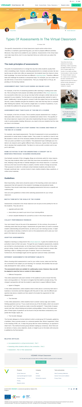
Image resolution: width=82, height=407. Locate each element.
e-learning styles (41, 75)
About (37, 373)
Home (7, 9)
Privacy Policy (57, 378)
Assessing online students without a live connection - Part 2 (26, 346)
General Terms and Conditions (61, 375)
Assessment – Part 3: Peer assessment (20, 349)
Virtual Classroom (16, 5)
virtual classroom (71, 30)
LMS (23, 5)
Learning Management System (24, 375)
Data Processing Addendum (61, 373)
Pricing (48, 5)
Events (36, 5)
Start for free (76, 5)
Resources (54, 5)
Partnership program (41, 378)
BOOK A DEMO (69, 120)
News (33, 9)
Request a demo (65, 5)
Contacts (38, 375)
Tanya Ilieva (13, 30)
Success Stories (42, 5)
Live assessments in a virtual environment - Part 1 (23, 343)
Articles (26, 9)
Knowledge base (16, 9)
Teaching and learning (43, 9)
